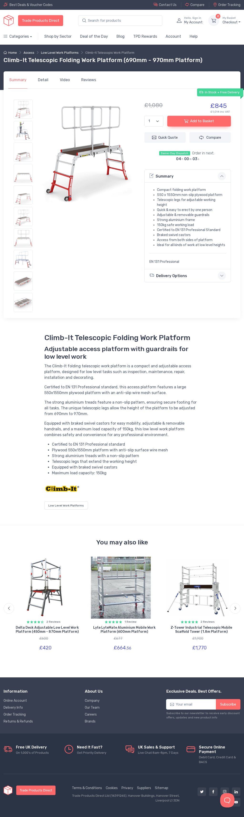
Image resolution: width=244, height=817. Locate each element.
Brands (90, 721)
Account (173, 36)
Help (194, 36)
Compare (197, 5)
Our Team (92, 708)
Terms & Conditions (87, 788)
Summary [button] (164, 176)
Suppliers (144, 788)
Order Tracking (229, 5)
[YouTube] (236, 802)
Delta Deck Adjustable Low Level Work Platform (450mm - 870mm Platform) (47, 630)
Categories (19, 36)
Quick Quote (168, 137)
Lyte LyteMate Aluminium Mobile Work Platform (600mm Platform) (124, 630)
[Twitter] (202, 791)
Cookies (112, 788)
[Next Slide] (235, 608)
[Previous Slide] (9, 608)
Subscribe (228, 704)
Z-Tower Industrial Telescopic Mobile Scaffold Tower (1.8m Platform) (201, 630)
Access (29, 52)
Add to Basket (202, 121)
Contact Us (168, 5)
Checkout (230, 20)
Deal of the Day (94, 36)
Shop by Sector (57, 36)
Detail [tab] (43, 80)
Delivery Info (13, 708)
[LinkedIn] (236, 791)
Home (12, 52)
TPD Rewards (145, 36)
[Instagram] (224, 791)
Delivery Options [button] (171, 276)
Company (92, 701)
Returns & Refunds (18, 721)
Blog (121, 36)
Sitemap (161, 788)
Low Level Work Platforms (60, 52)
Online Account (15, 701)
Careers (91, 714)
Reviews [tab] (88, 80)
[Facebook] (213, 791)
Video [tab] (65, 80)
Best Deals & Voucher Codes (31, 5)
